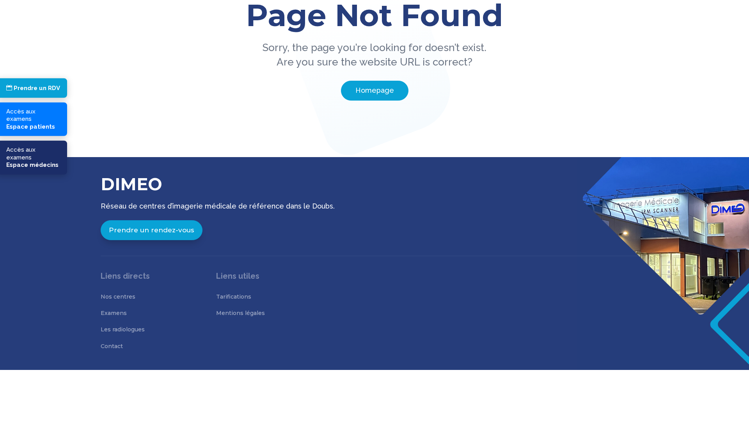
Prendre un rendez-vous (151, 230)
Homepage (374, 90)
